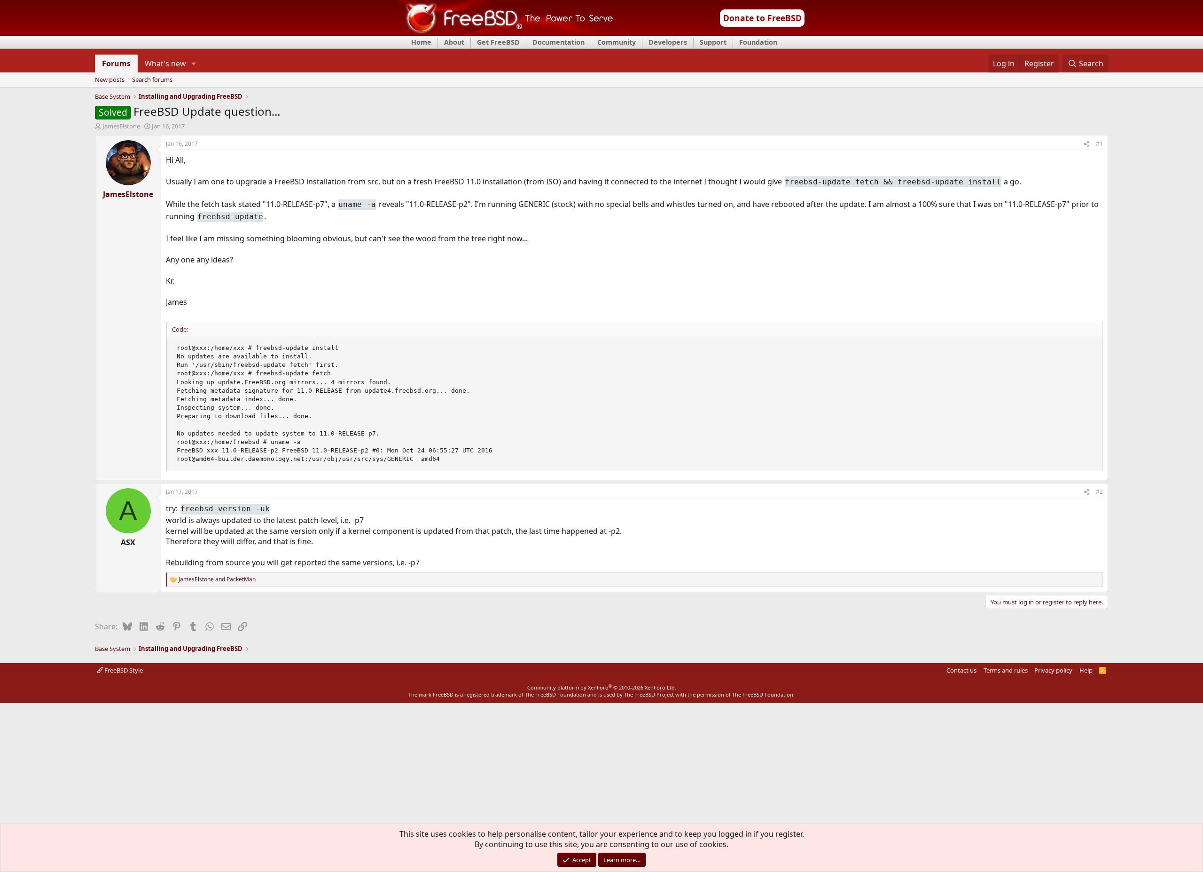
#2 (1099, 492)
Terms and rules (1006, 670)
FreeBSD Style (123, 670)
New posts (110, 80)
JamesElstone (121, 126)
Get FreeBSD (498, 42)
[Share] (1086, 144)
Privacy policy (1053, 670)
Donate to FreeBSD (762, 18)
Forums (116, 63)
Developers (667, 42)
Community (616, 42)
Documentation (558, 42)
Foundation (758, 42)
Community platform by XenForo (601, 687)
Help (1086, 670)
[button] (194, 63)
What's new (165, 63)
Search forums (152, 80)
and (217, 579)
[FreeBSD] (505, 32)
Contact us (961, 670)
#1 (1099, 144)
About (454, 42)
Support (713, 42)
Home (421, 42)
